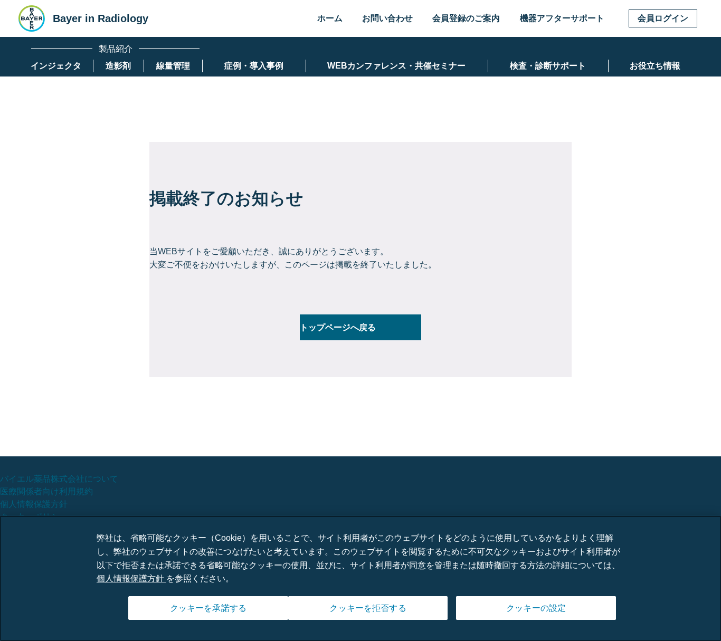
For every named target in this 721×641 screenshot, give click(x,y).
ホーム (330, 18)
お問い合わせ (387, 18)
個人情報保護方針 (34, 504)
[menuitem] (55, 66)
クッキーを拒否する (367, 608)
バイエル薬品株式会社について (59, 478)
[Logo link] (31, 18)
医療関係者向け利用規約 (46, 491)
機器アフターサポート (562, 18)
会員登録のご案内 (466, 18)
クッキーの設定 (536, 608)
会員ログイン (663, 18)
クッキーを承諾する (208, 608)
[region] (360, 578)
